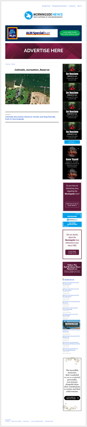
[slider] (73, 178)
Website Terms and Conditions (16, 421)
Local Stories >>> (72, 142)
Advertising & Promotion (49, 421)
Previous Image (7, 64)
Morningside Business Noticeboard (59, 6)
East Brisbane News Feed (68, 279)
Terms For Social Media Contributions (37, 421)
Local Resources (72, 6)
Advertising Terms (26, 421)
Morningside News (8, 419)
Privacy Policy (7, 421)
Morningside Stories (46, 6)
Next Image (13, 64)
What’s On (80, 6)
